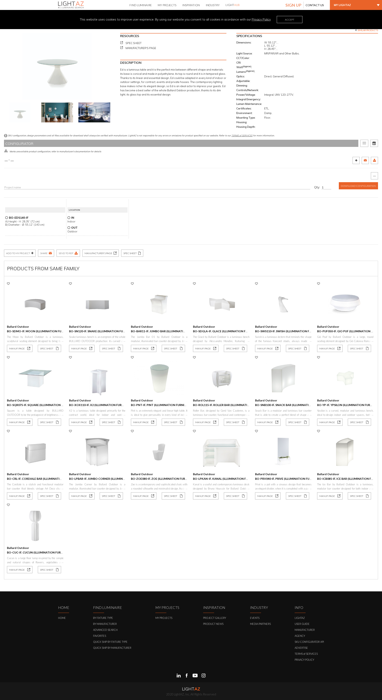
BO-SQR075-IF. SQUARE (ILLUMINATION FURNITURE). (43, 405)
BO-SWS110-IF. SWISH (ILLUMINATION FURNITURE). (290, 331)
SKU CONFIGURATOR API (309, 641)
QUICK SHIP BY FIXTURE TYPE (110, 641)
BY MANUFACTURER (105, 623)
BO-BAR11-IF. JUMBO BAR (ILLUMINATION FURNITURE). (168, 331)
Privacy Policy (261, 19)
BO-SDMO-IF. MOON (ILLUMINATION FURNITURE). (41, 331)
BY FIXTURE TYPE (103, 617)
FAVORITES (99, 635)
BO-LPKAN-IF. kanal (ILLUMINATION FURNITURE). (227, 478)
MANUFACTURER (305, 629)
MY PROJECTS (163, 617)
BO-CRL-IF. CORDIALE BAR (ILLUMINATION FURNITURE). (44, 478)
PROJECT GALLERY (214, 617)
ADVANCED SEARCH (105, 629)
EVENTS (254, 617)
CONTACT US (315, 5)
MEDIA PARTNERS (260, 623)
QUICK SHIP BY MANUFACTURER (112, 647)
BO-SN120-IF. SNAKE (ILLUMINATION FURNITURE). (103, 331)
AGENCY (300, 635)
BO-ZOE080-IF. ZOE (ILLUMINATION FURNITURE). (164, 478)
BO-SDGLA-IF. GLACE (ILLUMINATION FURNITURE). (227, 331)
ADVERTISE (301, 647)
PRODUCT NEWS (213, 623)
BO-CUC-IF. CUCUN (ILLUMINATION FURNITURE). (40, 552)
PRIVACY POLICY (304, 659)
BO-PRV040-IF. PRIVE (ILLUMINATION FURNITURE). (289, 478)
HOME (62, 617)
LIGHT (233, 5)
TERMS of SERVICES (241, 135)
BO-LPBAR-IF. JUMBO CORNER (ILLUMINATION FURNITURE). (109, 478)
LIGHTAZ (300, 617)
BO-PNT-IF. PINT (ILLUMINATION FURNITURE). (162, 405)
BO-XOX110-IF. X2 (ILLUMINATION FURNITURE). (101, 405)
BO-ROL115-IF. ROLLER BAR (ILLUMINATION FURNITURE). (231, 405)
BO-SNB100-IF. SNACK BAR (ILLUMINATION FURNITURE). (293, 405)
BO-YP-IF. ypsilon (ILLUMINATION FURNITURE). (349, 405)
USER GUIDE (302, 623)
